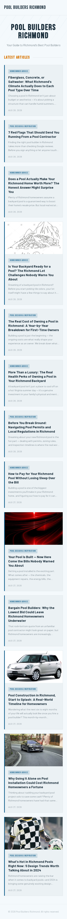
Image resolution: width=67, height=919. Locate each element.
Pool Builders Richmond (25, 7)
